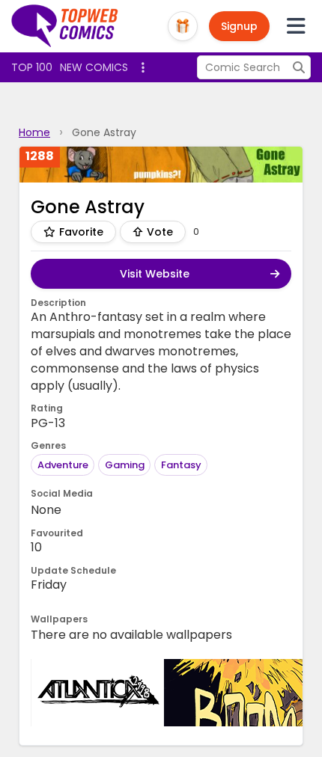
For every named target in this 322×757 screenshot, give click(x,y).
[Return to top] (65, 26)
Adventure (62, 465)
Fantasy (181, 465)
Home (34, 132)
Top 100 (31, 67)
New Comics (94, 67)
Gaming (125, 465)
